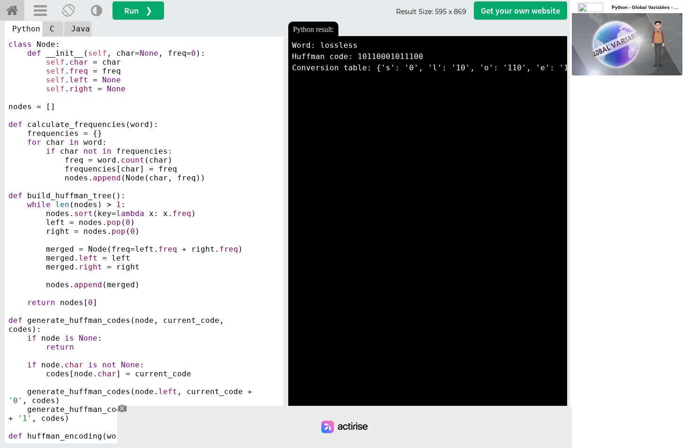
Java (80, 28)
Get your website (520, 10)
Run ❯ (138, 10)
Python (26, 28)
